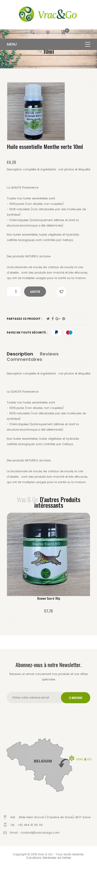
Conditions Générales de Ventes (48, 857)
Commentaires (24, 359)
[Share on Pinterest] (63, 319)
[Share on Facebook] (53, 319)
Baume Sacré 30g (48, 598)
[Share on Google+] (57, 319)
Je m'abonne (75, 698)
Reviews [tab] (49, 354)
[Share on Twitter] (48, 319)
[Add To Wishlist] (61, 291)
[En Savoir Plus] (48, 556)
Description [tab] (20, 354)
